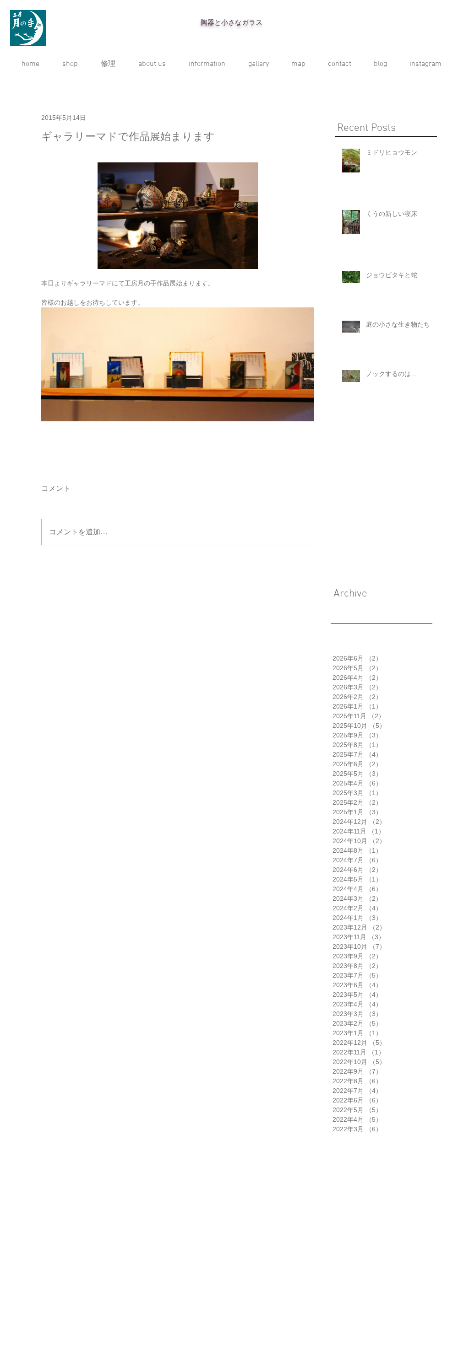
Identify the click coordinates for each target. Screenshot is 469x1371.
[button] (258, 64)
